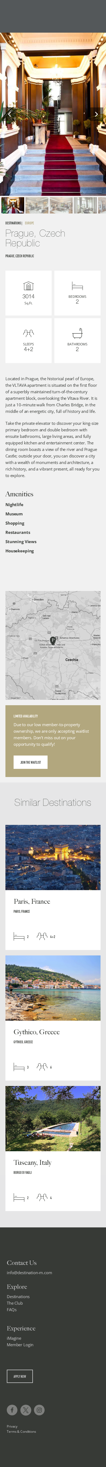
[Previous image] (9, 114)
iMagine (14, 1338)
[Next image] (96, 114)
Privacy (12, 1426)
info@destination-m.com (29, 1272)
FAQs (11, 1309)
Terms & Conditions (21, 1431)
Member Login (20, 1344)
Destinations (18, 1296)
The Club (15, 1303)
